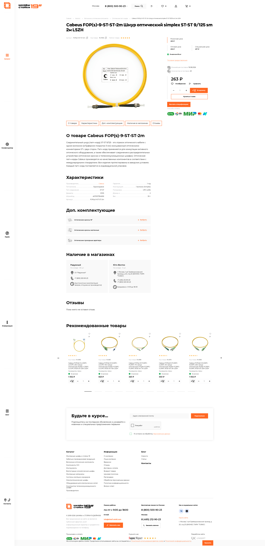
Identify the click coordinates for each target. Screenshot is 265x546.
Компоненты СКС (72, 465)
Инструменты (71, 468)
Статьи (143, 459)
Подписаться (200, 416)
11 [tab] (191, 391)
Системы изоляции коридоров (78, 477)
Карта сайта (183, 518)
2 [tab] (98, 391)
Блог (7, 415)
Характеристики (89, 123)
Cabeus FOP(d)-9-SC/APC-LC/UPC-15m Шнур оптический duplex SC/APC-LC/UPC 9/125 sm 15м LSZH (109, 365)
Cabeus (101, 184)
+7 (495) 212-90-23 (123, 280)
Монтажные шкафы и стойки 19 (78, 456)
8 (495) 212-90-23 (151, 519)
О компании (108, 456)
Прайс (7, 237)
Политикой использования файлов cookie (147, 541)
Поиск (137, 6)
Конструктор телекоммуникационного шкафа (81, 487)
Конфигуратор (7, 148)
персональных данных (161, 434)
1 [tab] (88, 391)
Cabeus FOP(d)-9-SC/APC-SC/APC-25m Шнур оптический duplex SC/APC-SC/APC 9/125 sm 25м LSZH (199, 365)
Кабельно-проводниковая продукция (80, 459)
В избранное (181, 84)
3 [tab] (108, 391)
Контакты (7, 502)
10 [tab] (181, 391)
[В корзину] (71, 381)
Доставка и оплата (111, 468)
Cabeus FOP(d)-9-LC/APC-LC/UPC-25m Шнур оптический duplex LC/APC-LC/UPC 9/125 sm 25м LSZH (78, 365)
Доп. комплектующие (112, 123)
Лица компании (110, 459)
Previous (58, 358)
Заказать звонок (152, 525)
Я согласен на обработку (152, 434)
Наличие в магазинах (137, 123)
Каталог (7, 59)
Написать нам (114, 525)
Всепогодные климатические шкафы (80, 471)
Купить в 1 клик (189, 96)
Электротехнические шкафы (77, 480)
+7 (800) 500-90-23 (81, 278)
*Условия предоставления (177, 60)
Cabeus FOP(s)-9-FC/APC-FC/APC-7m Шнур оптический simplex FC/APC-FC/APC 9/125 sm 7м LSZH (139, 365)
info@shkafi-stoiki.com (112, 519)
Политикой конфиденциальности (178, 541)
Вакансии (107, 462)
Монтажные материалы (75, 474)
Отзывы (156, 123)
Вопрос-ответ (109, 486)
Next (221, 358)
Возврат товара (110, 471)
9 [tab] (170, 391)
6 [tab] (139, 391)
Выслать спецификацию (178, 104)
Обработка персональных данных (116, 480)
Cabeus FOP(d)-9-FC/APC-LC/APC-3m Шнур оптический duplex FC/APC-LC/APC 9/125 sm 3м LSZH (169, 365)
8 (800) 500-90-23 (115, 6)
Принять (207, 543)
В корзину (201, 90)
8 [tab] (160, 391)
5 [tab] (129, 391)
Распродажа (108, 477)
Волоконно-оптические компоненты (80, 462)
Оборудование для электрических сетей (82, 483)
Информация (110, 452)
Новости (144, 456)
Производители (72, 491)
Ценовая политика (111, 474)
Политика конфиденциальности (116, 483)
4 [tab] (119, 391)
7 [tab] (150, 391)
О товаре (72, 123)
